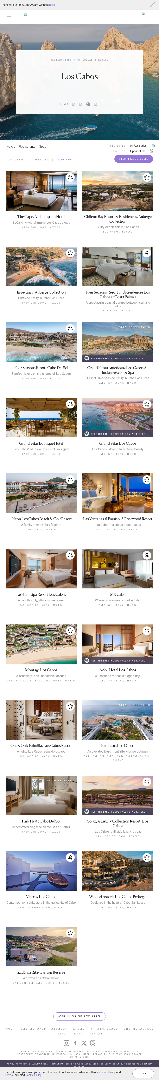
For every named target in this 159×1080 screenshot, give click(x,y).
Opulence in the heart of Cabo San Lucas (118, 902)
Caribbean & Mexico (93, 59)
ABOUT (10, 1028)
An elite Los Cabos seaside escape (41, 751)
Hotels (10, 146)
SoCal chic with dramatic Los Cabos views (41, 222)
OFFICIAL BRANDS (104, 1028)
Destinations (61, 59)
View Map (64, 159)
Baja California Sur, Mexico (41, 907)
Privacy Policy (107, 1072)
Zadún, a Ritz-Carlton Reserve (41, 972)
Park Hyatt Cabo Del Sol (41, 821)
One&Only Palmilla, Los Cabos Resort (41, 745)
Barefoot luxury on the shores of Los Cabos (41, 373)
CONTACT (96, 1033)
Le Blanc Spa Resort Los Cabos (41, 594)
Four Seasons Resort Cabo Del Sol (41, 368)
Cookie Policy (33, 1075)
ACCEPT (143, 1073)
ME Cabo (117, 594)
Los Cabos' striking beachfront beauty (117, 449)
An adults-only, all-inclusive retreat (41, 600)
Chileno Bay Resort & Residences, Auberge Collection (118, 219)
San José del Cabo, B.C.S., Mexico (41, 982)
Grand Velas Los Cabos (117, 443)
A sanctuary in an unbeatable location (41, 676)
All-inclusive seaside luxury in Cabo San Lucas (117, 378)
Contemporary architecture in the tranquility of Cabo (41, 902)
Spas (42, 146)
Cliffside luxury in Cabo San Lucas (41, 298)
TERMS (61, 1033)
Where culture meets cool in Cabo (118, 600)
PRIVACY (78, 1033)
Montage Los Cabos (41, 670)
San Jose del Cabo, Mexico (118, 529)
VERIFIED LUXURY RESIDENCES (43, 1028)
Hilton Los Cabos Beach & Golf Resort (41, 519)
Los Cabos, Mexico (118, 231)
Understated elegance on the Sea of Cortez (41, 827)
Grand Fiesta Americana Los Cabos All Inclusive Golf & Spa (118, 370)
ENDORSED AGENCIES (138, 1028)
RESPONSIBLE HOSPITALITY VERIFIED (118, 358)
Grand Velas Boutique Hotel (41, 443)
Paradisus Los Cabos (117, 745)
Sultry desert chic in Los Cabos (118, 227)
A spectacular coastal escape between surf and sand (118, 304)
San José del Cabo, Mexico (118, 836)
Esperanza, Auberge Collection (41, 292)
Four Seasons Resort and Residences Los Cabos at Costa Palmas (118, 294)
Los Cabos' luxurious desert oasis (118, 524)
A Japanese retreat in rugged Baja (118, 676)
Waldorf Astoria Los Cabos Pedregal (117, 897)
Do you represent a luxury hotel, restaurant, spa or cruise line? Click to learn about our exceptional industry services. (79, 1065)
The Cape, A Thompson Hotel (41, 216)
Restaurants (27, 146)
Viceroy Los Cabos (41, 897)
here (52, 4)
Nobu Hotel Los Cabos (118, 670)
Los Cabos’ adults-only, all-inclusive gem (41, 449)
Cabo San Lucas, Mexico (41, 227)
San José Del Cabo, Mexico (41, 756)
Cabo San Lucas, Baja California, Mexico (41, 680)
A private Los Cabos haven (41, 978)
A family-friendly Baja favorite (41, 524)
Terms (9, 1075)
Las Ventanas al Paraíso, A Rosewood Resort (117, 519)
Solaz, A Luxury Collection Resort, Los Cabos (117, 823)
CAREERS (79, 1028)
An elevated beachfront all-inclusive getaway (117, 751)
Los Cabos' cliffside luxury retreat (118, 831)
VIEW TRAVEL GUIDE (134, 158)
